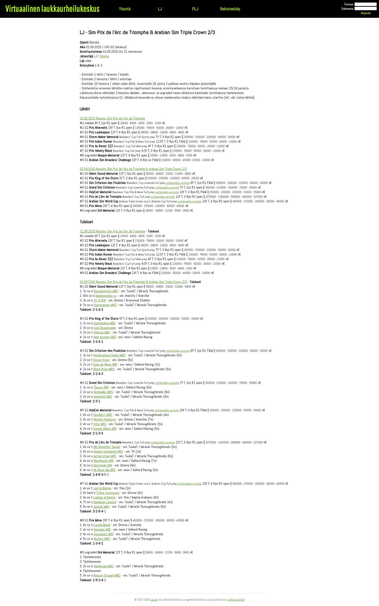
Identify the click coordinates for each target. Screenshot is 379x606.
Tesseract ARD (103, 534)
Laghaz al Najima (104, 497)
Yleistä (125, 9)
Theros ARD (101, 387)
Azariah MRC (101, 506)
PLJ (195, 9)
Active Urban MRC (105, 456)
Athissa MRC (101, 332)
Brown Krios (101, 359)
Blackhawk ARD (104, 460)
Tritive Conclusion (107, 492)
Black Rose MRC (103, 369)
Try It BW (100, 300)
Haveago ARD (102, 529)
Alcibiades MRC (103, 392)
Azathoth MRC (103, 396)
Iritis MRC (99, 424)
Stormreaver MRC (105, 305)
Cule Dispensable (105, 327)
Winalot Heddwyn (104, 419)
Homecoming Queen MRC (109, 355)
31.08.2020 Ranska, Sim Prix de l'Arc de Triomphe (112, 118)
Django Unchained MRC (108, 451)
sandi (153, 600)
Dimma (104, 56)
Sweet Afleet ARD (104, 428)
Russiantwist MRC (106, 291)
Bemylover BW (103, 465)
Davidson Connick (105, 502)
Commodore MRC (105, 323)
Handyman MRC (103, 566)
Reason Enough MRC (107, 575)
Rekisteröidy (230, 9)
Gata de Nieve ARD (105, 364)
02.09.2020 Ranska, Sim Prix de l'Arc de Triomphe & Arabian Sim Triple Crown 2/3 (133, 169)
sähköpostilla (236, 600)
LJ (160, 9)
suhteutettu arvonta (178, 183)
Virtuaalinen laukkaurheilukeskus (52, 8)
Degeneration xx (106, 295)
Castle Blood (102, 525)
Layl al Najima (102, 488)
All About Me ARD (104, 470)
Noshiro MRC (102, 538)
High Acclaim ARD (104, 337)
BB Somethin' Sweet (106, 447)
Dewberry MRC (102, 414)
